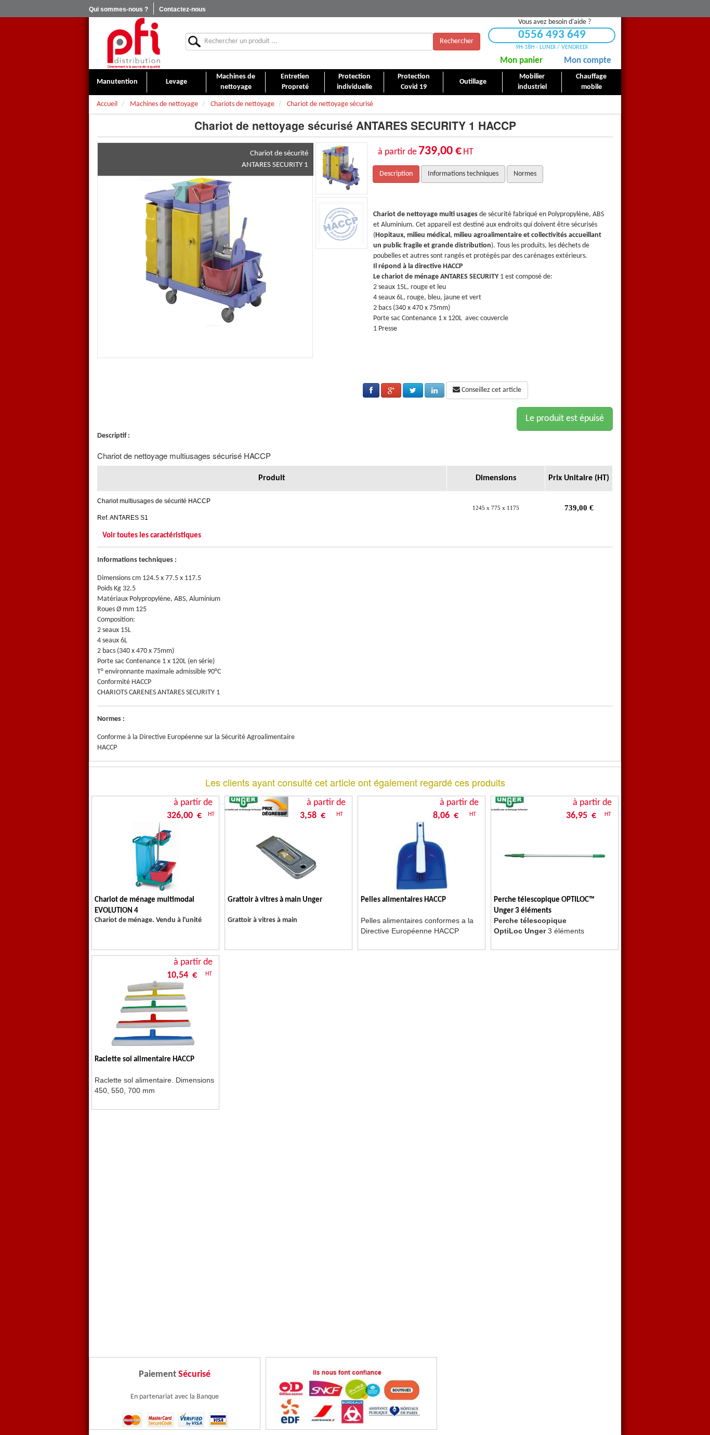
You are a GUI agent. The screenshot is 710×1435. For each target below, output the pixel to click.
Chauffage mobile (591, 82)
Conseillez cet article (490, 390)
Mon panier (521, 60)
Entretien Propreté (295, 82)
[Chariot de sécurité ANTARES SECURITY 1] (205, 250)
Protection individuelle (354, 82)
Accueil (107, 104)
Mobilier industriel (532, 82)
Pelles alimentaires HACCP (403, 900)
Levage (176, 82)
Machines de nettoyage (235, 82)
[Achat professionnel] (133, 43)
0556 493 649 (552, 35)
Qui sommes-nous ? (118, 9)
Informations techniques (463, 174)
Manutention (117, 82)
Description (396, 174)
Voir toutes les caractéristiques (151, 535)
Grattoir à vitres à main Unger (275, 900)
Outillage (473, 82)
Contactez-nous (182, 9)
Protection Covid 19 (414, 82)
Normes (525, 174)
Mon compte (587, 60)
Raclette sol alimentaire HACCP (144, 1059)
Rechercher (457, 41)
